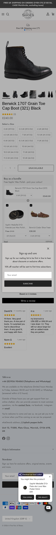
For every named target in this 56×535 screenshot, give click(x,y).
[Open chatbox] (48, 508)
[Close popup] (49, 476)
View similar (27, 497)
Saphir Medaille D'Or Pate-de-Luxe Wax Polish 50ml (39, 486)
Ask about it (42, 497)
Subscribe (28, 283)
